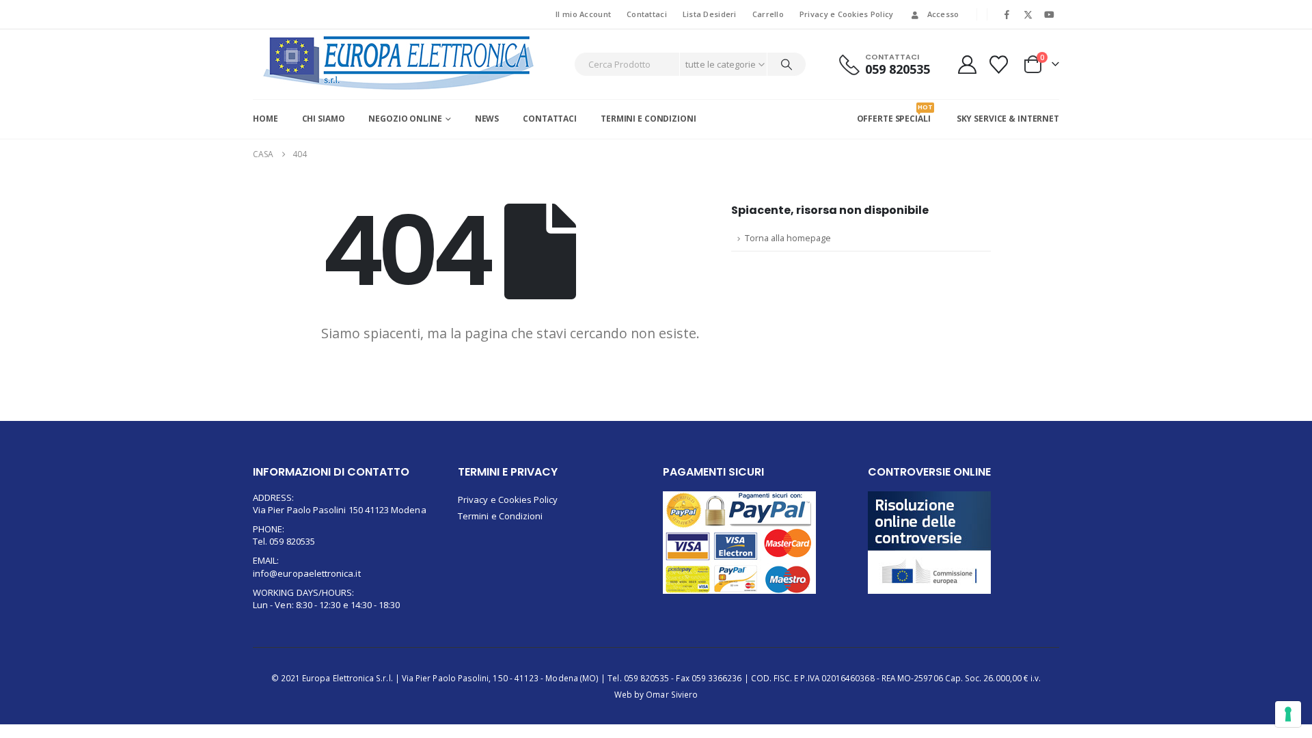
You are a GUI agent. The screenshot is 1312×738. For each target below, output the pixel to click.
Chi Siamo (323, 118)
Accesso (943, 14)
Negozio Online (404, 118)
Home (265, 118)
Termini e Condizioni (648, 118)
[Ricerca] (786, 64)
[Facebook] (1006, 14)
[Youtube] (1049, 14)
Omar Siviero (672, 694)
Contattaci (647, 14)
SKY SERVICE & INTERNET (1008, 118)
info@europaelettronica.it (307, 573)
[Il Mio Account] (967, 64)
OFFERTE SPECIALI (894, 113)
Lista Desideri (710, 14)
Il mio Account (583, 14)
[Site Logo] (399, 62)
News (487, 118)
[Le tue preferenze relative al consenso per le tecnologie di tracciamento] (1288, 714)
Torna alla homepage (788, 238)
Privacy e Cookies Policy (847, 14)
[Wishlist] (999, 64)
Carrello (768, 14)
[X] (1028, 14)
